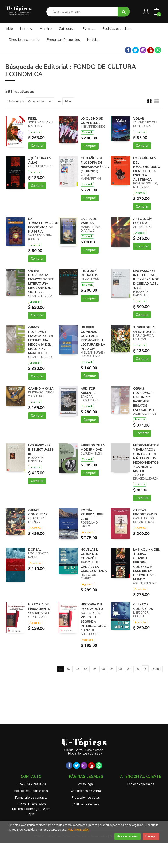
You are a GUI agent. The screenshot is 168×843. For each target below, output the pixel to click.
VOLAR (138, 118)
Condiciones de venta (86, 791)
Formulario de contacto (31, 797)
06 (103, 669)
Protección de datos (86, 797)
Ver (60, 100)
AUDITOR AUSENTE (88, 390)
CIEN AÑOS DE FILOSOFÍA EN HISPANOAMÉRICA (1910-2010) (95, 164)
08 (120, 669)
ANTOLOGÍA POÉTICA (142, 221)
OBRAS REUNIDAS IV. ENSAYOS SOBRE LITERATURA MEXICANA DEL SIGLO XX (41, 281)
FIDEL (32, 118)
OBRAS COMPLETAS (37, 512)
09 (128, 669)
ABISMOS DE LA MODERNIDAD (93, 447)
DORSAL (34, 550)
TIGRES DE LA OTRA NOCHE (144, 329)
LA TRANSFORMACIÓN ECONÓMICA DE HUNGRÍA (43, 225)
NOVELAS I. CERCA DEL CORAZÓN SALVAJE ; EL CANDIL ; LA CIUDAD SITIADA (94, 560)
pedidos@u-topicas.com (31, 791)
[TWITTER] (135, 50)
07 (111, 669)
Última (156, 669)
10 (137, 669)
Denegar (151, 836)
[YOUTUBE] (150, 50)
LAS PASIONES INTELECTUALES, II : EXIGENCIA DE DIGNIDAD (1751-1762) (146, 279)
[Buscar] (124, 12)
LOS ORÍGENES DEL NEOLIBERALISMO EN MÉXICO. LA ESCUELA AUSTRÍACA (146, 169)
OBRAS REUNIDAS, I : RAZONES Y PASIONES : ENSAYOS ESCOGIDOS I (143, 399)
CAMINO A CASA (40, 388)
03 (77, 669)
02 (69, 669)
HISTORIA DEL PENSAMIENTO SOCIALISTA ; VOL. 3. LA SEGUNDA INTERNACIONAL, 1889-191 (94, 617)
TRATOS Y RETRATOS (89, 273)
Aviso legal (86, 784)
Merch (44, 28)
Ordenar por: (16, 101)
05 (94, 669)
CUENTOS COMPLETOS (143, 606)
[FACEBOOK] (128, 50)
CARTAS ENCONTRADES (145, 512)
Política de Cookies (86, 804)
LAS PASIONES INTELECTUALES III (40, 449)
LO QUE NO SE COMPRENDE (92, 120)
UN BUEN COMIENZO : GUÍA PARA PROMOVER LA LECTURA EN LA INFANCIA (93, 338)
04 (86, 669)
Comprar (37, 145)
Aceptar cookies (127, 836)
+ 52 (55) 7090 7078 (31, 784)
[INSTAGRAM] (143, 50)
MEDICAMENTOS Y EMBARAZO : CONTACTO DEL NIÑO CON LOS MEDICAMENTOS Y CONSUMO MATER (146, 458)
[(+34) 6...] (158, 50)
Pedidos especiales (140, 784)
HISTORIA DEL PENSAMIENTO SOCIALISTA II (39, 608)
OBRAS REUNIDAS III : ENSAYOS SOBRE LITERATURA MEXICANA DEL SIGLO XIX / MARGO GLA (41, 340)
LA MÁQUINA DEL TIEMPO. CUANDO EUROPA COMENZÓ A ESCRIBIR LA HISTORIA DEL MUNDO (146, 565)
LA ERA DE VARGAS (89, 221)
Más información (78, 830)
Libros (25, 28)
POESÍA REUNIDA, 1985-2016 (93, 514)
